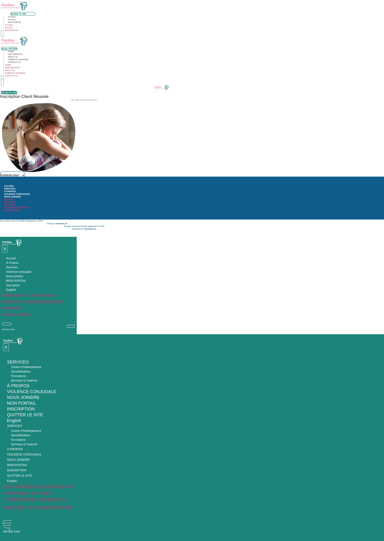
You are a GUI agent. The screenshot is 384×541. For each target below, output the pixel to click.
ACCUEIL (9, 186)
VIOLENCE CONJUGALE (17, 194)
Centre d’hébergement (26, 367)
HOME (11, 51)
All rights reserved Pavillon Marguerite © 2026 (84, 226)
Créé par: (56, 223)
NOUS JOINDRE (12, 196)
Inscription (13, 285)
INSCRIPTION (21, 409)
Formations (18, 376)
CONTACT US (14, 62)
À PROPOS (10, 191)
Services (12, 19)
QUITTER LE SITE (25, 414)
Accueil (11, 258)
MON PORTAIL (14, 22)
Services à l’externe (24, 380)
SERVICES (9, 188)
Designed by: (84, 229)
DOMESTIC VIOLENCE (18, 60)
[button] (2, 33)
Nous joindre (14, 276)
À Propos (12, 17)
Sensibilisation (20, 371)
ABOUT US (13, 57)
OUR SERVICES (15, 54)
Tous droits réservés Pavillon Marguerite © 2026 (21, 221)
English (11, 289)
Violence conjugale (19, 271)
